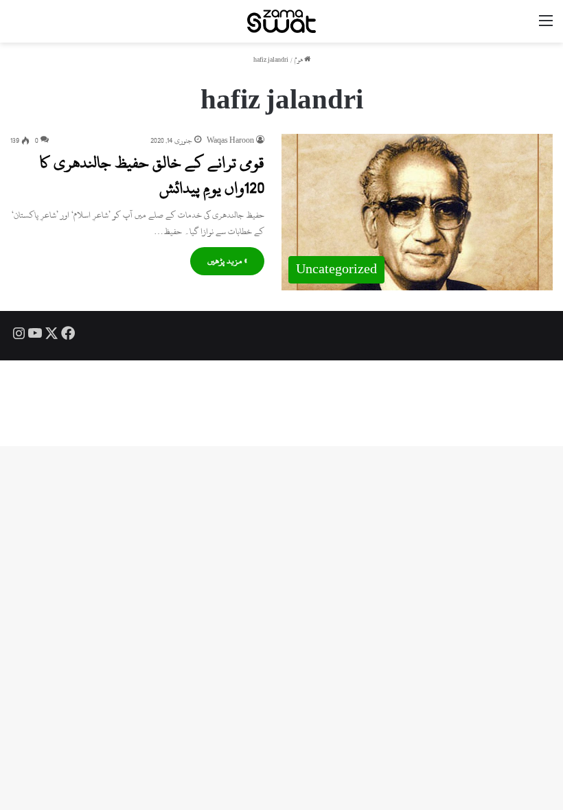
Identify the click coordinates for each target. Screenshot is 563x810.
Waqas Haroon (230, 141)
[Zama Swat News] (281, 21)
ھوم (299, 60)
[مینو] (546, 26)
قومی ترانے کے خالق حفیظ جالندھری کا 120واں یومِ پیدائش (152, 175)
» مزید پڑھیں (227, 261)
